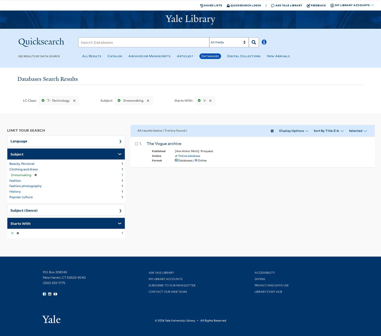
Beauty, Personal (21, 164)
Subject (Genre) (24, 210)
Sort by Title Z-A (326, 131)
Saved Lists (212, 5)
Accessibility (265, 272)
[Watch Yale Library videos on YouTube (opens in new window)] (55, 294)
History (15, 191)
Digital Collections (244, 56)
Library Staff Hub (268, 291)
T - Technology (58, 100)
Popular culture (21, 197)
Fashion (15, 180)
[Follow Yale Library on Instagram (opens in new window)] (49, 294)
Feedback (318, 5)
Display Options (291, 131)
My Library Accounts (166, 279)
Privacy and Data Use (272, 285)
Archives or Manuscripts (149, 56)
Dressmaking (133, 100)
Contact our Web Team (168, 291)
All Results (91, 56)
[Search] (254, 42)
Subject (17, 154)
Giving (260, 279)
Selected (355, 131)
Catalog (115, 56)
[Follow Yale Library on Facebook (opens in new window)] (44, 294)
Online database (189, 155)
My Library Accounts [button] (352, 5)
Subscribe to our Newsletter (172, 285)
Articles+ (185, 56)
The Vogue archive (164, 143)
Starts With (21, 223)
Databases (210, 56)
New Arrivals (278, 56)
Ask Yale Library (288, 5)
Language (19, 140)
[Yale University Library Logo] (190, 19)
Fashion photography (25, 186)
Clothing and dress (23, 169)
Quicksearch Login (245, 5)
